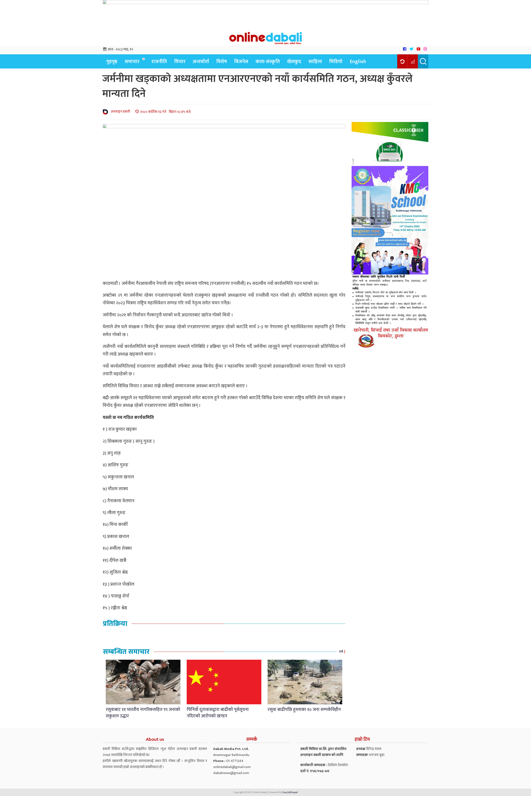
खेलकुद (294, 61)
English (358, 61)
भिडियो (335, 61)
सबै (341, 652)
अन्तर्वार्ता (201, 61)
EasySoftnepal (290, 792)
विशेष (221, 61)
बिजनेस (241, 61)
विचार (179, 61)
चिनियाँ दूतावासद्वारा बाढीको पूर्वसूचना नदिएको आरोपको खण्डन (218, 713)
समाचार (132, 61)
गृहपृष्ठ (111, 61)
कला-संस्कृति (268, 61)
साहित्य (315, 61)
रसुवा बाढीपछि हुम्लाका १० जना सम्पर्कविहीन (304, 709)
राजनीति (159, 61)
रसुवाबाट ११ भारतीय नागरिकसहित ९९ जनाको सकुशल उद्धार (143, 713)
